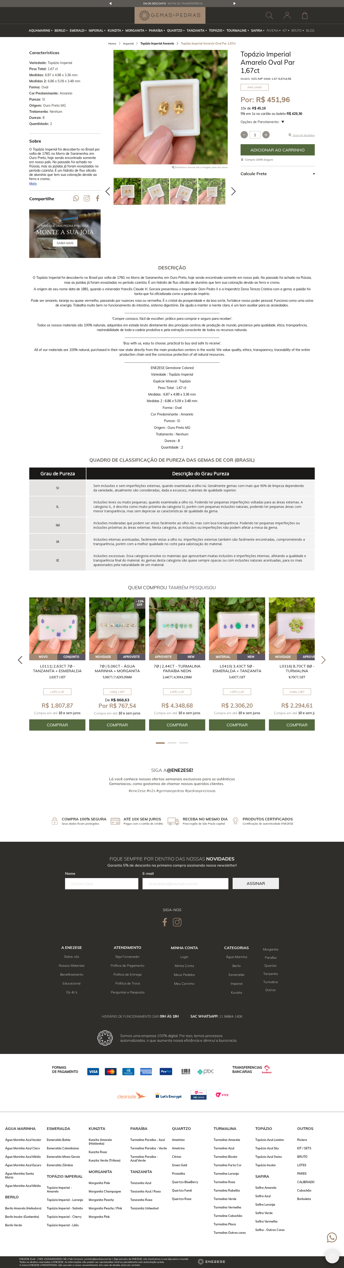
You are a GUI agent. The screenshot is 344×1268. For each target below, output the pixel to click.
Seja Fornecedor (127, 957)
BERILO (60, 30)
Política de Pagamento (127, 965)
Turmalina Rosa (224, 1182)
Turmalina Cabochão (228, 1216)
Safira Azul (263, 1196)
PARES (302, 1173)
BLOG (310, 30)
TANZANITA (196, 30)
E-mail (148, 873)
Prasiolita (178, 1173)
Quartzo (270, 965)
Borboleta (304, 1199)
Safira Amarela (265, 1187)
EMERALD (77, 30)
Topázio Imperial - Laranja (65, 1200)
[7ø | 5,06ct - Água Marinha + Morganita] (117, 625)
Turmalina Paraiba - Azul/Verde (144, 1158)
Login (184, 957)
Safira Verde (264, 1213)
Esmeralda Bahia (58, 1140)
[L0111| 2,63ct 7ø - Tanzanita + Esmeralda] (57, 625)
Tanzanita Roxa (141, 1200)
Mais (33, 183)
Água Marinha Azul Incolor (23, 1140)
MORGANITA (134, 30)
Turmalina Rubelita (227, 1190)
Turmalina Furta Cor (228, 1165)
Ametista (178, 1140)
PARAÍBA (156, 30)
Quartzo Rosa (181, 1199)
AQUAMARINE (39, 30)
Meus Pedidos (184, 975)
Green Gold (179, 1165)
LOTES (301, 1165)
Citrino (176, 1157)
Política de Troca (127, 983)
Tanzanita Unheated (144, 1208)
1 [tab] (160, 743)
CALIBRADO (306, 1182)
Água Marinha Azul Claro (22, 1148)
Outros (270, 990)
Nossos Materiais (71, 965)
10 (243, 108)
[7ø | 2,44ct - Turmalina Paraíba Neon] (177, 625)
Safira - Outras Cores (270, 1230)
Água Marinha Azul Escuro (23, 1165)
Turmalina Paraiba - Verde (148, 1148)
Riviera (302, 1140)
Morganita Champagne (105, 1191)
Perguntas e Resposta (127, 992)
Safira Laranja (265, 1204)
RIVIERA (272, 30)
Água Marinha (236, 957)
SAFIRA (256, 30)
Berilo (236, 966)
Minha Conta (184, 966)
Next (234, 3)
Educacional (72, 983)
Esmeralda (236, 975)
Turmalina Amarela (227, 1140)
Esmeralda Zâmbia (60, 1165)
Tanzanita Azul (140, 1183)
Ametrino (178, 1148)
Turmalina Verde (225, 1199)
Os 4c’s (71, 992)
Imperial (236, 983)
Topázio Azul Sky (267, 1148)
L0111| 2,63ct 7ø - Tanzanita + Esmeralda (57, 668)
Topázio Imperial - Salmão (65, 1208)
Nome (70, 873)
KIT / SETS (304, 1148)
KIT (285, 30)
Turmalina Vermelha (227, 1207)
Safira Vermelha (266, 1221)
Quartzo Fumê (182, 1190)
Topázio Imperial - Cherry (64, 1217)
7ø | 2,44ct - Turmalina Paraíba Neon (177, 668)
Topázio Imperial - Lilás (63, 1225)
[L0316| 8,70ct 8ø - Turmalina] (297, 625)
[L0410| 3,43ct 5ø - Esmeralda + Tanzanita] (237, 625)
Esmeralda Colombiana (63, 1148)
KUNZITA (114, 30)
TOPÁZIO (215, 30)
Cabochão (304, 1190)
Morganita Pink (99, 1217)
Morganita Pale (99, 1183)
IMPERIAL (96, 30)
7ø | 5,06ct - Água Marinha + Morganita (117, 668)
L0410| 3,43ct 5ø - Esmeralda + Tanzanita (237, 668)
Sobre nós (71, 957)
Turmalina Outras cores (230, 1232)
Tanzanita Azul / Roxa (145, 1191)
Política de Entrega (127, 974)
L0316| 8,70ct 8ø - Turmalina (297, 668)
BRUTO (296, 30)
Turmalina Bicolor (226, 1157)
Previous (110, 3)
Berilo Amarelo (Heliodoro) (23, 1208)
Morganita (270, 949)
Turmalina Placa (225, 1224)
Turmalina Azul (224, 1148)
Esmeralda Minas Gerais (63, 1157)
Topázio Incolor (265, 1165)
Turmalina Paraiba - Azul (147, 1140)
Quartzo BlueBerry (185, 1182)
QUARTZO (174, 30)
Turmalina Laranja (226, 1173)
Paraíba (270, 957)
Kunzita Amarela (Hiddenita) (100, 1141)
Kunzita (236, 992)
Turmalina (270, 982)
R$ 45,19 (259, 108)
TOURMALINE (237, 30)
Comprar (278, 149)
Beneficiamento (71, 974)
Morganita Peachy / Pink (105, 1208)
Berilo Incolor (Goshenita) (22, 1217)
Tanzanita (270, 974)
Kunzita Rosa (98, 1152)
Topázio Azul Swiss (268, 1157)
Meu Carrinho (184, 983)
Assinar (256, 883)
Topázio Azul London (269, 1140)
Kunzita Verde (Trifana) (105, 1160)
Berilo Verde (13, 1225)
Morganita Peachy (101, 1200)
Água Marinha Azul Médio (23, 1157)
